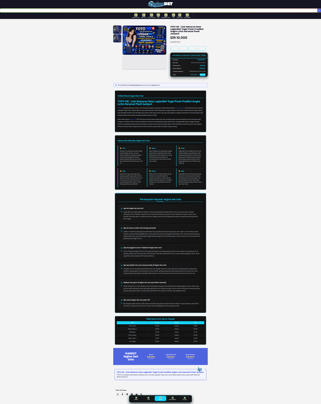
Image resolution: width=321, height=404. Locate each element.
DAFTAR (197, 48)
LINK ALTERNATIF (172, 399)
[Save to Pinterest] (132, 394)
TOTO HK (120, 108)
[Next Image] (165, 47)
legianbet (133, 119)
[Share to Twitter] (118, 394)
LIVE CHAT (185, 399)
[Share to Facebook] (122, 394)
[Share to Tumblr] (141, 394)
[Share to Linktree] (127, 394)
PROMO (136, 399)
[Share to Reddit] (137, 394)
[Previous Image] (124, 47)
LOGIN (179, 48)
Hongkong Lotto (180, 108)
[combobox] (158, 10)
